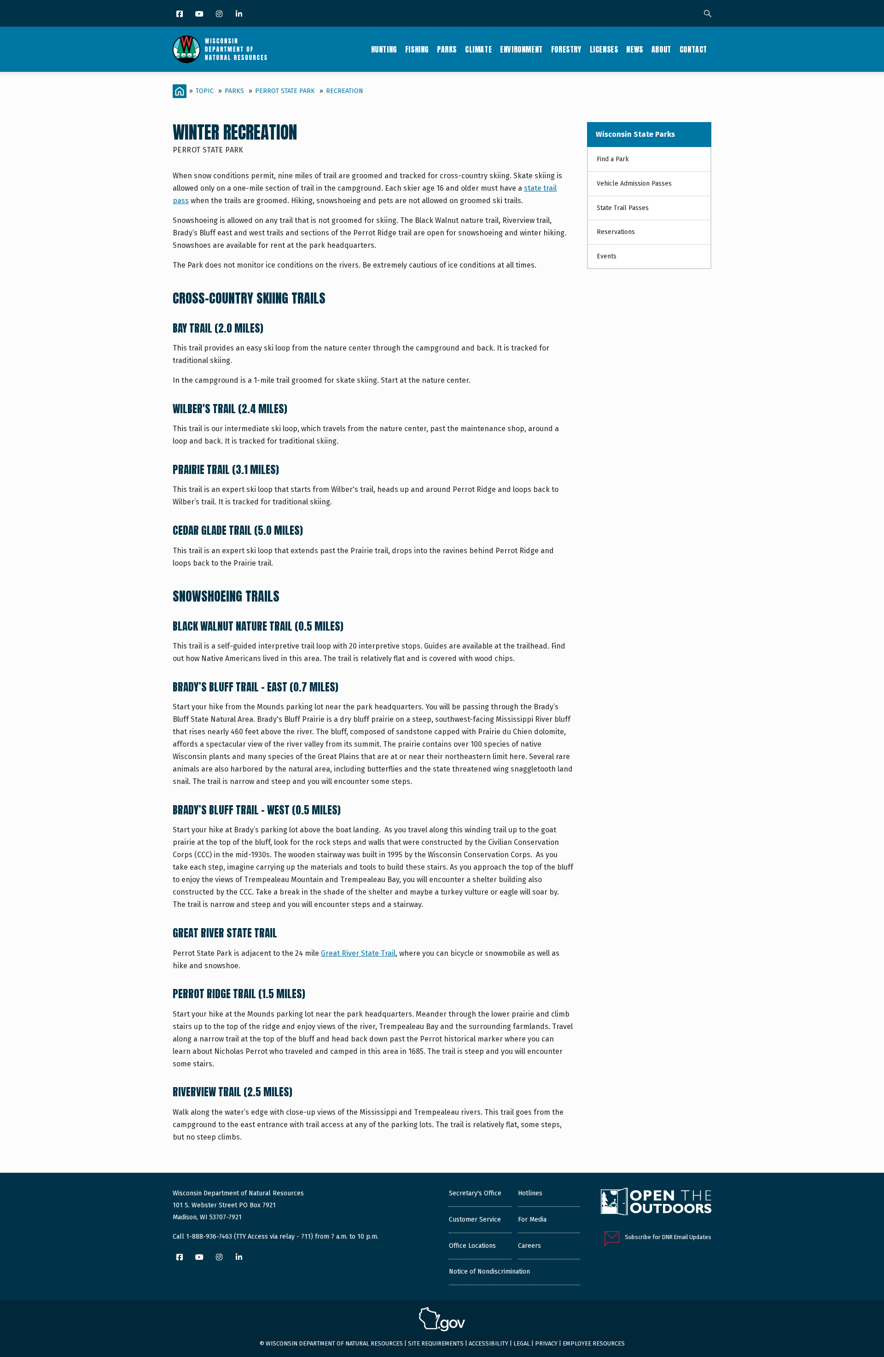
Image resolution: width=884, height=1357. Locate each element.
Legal (521, 1343)
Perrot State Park (285, 91)
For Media (532, 1219)
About (661, 49)
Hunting (384, 49)
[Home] (220, 49)
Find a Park (613, 159)
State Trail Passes (623, 208)
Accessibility (488, 1343)
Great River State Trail (358, 953)
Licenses (604, 49)
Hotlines (530, 1193)
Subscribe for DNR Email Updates (668, 1237)
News (634, 49)
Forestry (566, 49)
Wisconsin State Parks (635, 134)
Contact (693, 49)
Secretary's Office (475, 1193)
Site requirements (436, 1343)
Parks (447, 49)
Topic (205, 91)
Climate (478, 49)
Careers (529, 1246)
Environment (521, 49)
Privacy (546, 1343)
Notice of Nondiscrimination (489, 1271)
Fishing (417, 49)
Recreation (344, 91)
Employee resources (594, 1343)
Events (606, 256)
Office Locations (472, 1246)
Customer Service (475, 1219)
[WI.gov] (442, 1320)
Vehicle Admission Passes (634, 183)
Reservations (616, 232)
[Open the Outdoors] (656, 1202)
